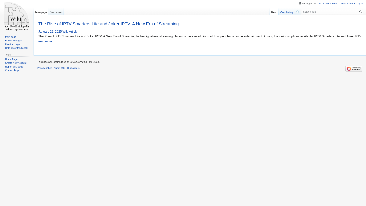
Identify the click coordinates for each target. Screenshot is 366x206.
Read (274, 12)
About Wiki (59, 68)
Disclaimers (73, 68)
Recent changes (13, 40)
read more (45, 41)
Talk (319, 3)
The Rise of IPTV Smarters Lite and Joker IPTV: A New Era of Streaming (108, 23)
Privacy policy (44, 68)
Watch (297, 11)
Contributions (330, 3)
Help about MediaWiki (16, 48)
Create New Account (15, 63)
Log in (359, 3)
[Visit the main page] (17, 15)
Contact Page (12, 70)
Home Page (11, 59)
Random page (12, 44)
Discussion (56, 12)
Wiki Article (70, 31)
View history (287, 12)
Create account (347, 3)
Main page (41, 12)
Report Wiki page (14, 66)
